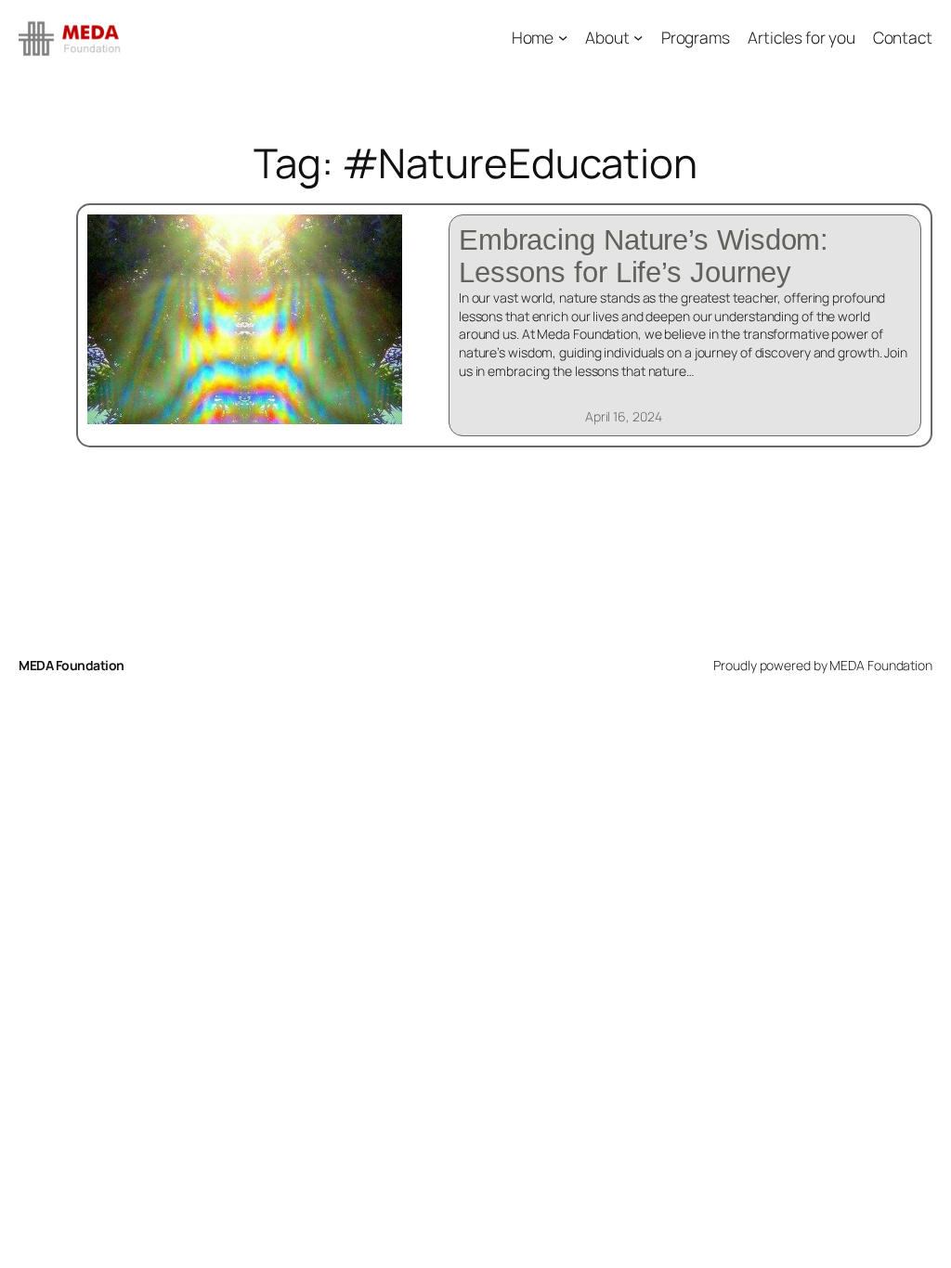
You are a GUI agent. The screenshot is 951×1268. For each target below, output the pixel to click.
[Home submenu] (562, 37)
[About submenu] (638, 37)
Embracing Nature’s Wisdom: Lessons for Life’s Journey (643, 257)
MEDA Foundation (71, 665)
